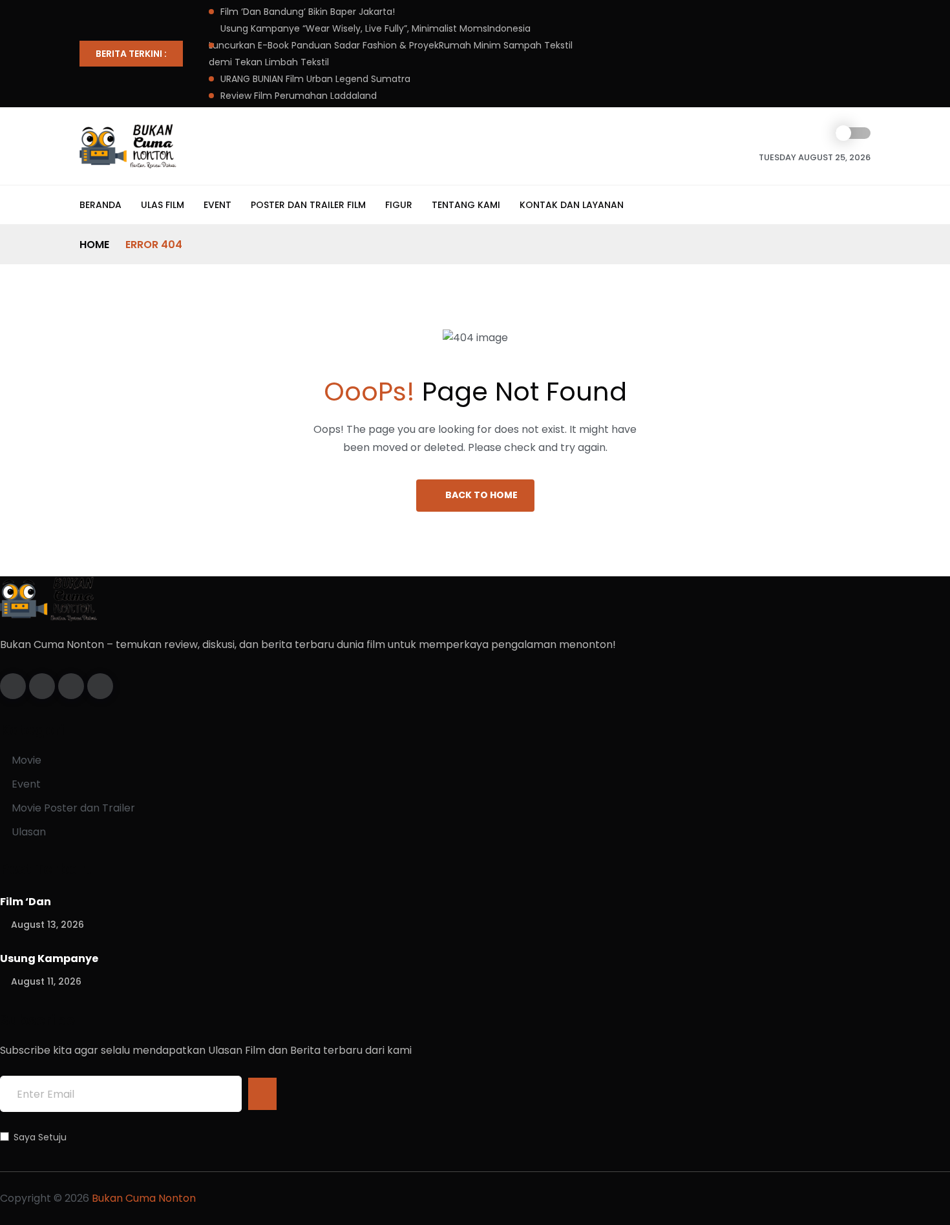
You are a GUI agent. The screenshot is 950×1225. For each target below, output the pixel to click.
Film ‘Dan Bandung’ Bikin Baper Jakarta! (307, 11)
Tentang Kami (466, 204)
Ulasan (29, 832)
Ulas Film (162, 204)
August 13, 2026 (47, 924)
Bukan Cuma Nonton (142, 1198)
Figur (398, 204)
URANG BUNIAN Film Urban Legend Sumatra (315, 78)
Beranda (100, 204)
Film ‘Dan (25, 901)
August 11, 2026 (46, 981)
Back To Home (481, 494)
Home (94, 244)
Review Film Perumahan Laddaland (298, 95)
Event (217, 204)
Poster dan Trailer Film (308, 204)
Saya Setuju (40, 1137)
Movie (26, 760)
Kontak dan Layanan (572, 204)
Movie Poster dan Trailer (73, 808)
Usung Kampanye (49, 958)
